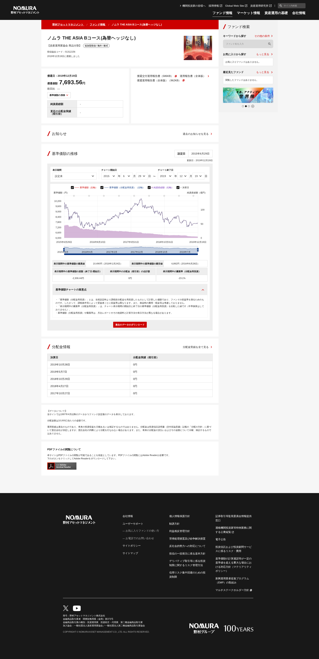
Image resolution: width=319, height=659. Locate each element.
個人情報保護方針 (179, 516)
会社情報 (299, 13)
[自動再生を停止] (252, 106)
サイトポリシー (132, 545)
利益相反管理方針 (179, 531)
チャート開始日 (109, 170)
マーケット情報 (248, 13)
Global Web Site (234, 5)
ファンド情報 (222, 13)
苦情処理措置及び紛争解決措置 (187, 538)
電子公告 (220, 539)
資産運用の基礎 (276, 13)
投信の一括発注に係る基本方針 (187, 553)
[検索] (269, 44)
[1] (280, 5)
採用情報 (214, 5)
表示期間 (57, 170)
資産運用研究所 (259, 5)
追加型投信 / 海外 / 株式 (96, 45)
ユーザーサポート (133, 523)
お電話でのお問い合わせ (140, 538)
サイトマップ (130, 553)
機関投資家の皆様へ (194, 5)
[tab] (243, 106)
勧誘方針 (174, 523)
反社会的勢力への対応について (187, 545)
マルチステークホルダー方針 (232, 590)
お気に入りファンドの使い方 (142, 530)
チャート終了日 (165, 170)
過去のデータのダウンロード (130, 324)
